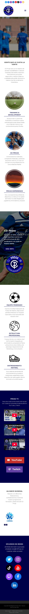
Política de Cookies (13, 612)
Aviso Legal (7, 611)
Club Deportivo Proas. (13, 605)
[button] (25, 10)
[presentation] (5, 524)
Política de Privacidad (17, 611)
